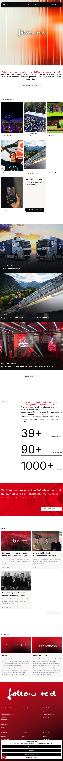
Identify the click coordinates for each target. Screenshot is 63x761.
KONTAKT (55, 5)
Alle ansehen (29, 376)
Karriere (3, 736)
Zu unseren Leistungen (29, 85)
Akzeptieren (31, 747)
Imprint (35, 757)
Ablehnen (31, 750)
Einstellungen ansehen (31, 754)
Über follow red (47, 712)
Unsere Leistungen (35, 210)
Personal (3, 717)
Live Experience (8, 135)
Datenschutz (29, 757)
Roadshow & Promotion (33, 135)
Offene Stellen (5, 739)
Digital (4, 210)
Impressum (46, 739)
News (23, 736)
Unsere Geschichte (48, 714)
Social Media (4, 724)
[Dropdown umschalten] (59, 5)
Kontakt (45, 736)
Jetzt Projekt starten (49, 508)
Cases (24, 712)
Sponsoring (6, 173)
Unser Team (46, 717)
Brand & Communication (33, 172)
